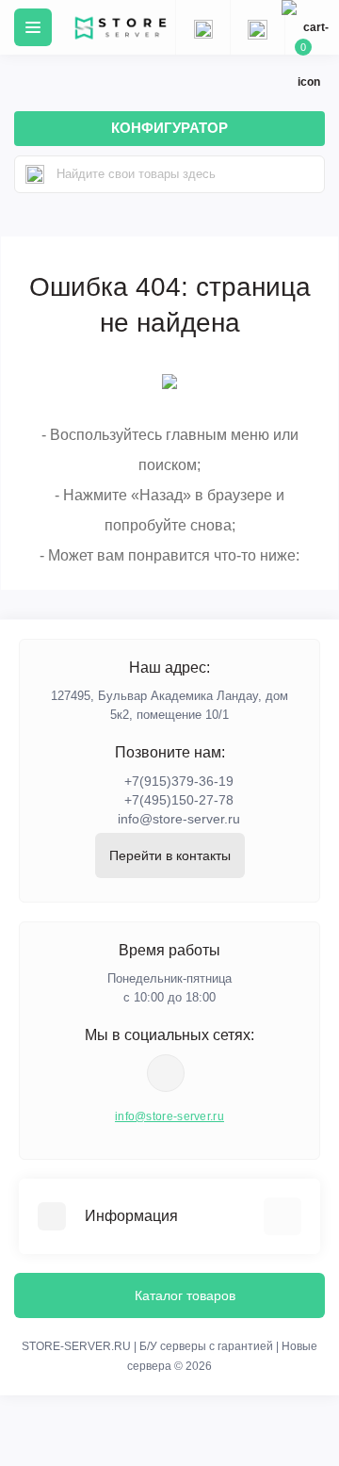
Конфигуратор (169, 128)
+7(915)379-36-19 (179, 781)
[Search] (35, 174)
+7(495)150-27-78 (179, 799)
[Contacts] (257, 27)
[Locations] (202, 27)
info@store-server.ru (179, 818)
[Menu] (33, 27)
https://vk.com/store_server (166, 1073)
